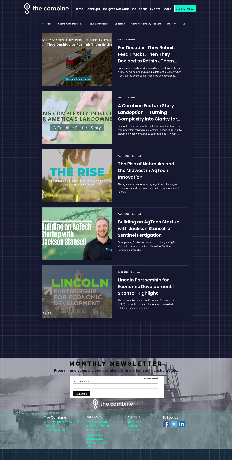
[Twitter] (174, 424)
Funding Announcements (70, 23)
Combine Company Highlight (146, 23)
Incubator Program (98, 23)
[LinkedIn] (181, 424)
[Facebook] (166, 424)
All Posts (46, 23)
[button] (183, 24)
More (170, 23)
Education (120, 23)
